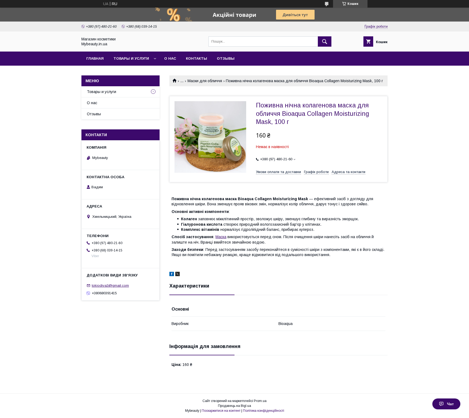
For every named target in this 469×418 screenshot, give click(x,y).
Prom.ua (260, 401)
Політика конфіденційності (263, 411)
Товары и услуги (131, 58)
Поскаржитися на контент (221, 411)
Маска (221, 237)
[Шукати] (324, 41)
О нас (170, 58)
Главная (95, 58)
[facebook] (171, 275)
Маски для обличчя (205, 81)
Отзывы (225, 58)
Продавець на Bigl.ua (234, 406)
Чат (450, 404)
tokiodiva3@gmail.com (110, 285)
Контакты (196, 58)
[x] (177, 275)
